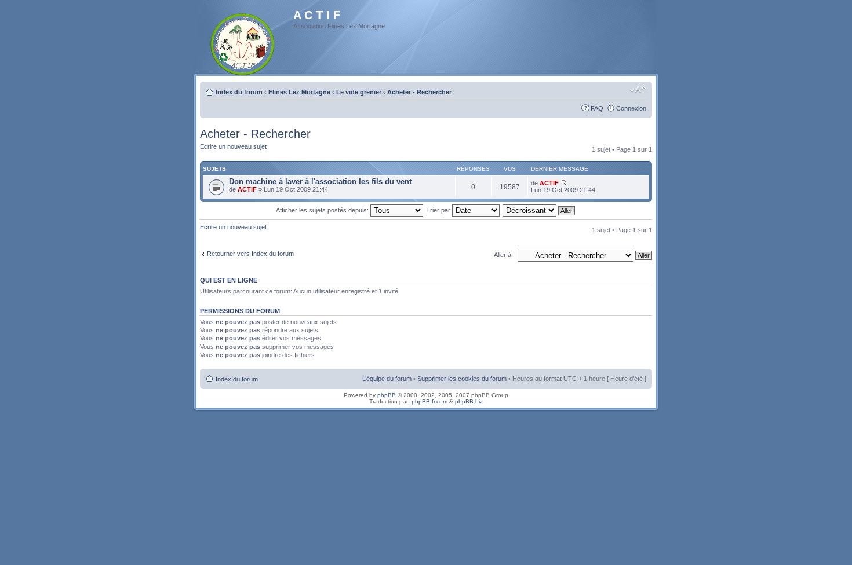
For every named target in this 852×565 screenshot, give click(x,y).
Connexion (631, 108)
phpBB (386, 395)
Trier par (439, 210)
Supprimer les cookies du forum (462, 378)
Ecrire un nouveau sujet (233, 146)
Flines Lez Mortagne (299, 92)
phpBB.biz (469, 401)
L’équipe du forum (387, 378)
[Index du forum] (243, 42)
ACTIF (247, 189)
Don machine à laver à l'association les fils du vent (320, 181)
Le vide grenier (358, 92)
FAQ (597, 108)
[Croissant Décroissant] (539, 210)
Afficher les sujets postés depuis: (323, 210)
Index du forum (239, 92)
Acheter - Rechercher (419, 92)
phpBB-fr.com (429, 401)
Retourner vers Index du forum (250, 253)
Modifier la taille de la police (637, 90)
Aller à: (503, 254)
